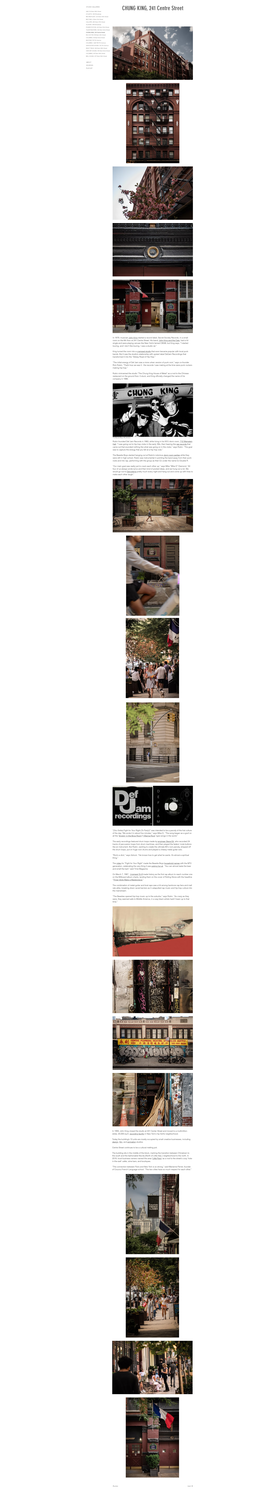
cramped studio (144, 351)
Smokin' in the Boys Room (130, 836)
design (115, 1142)
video (118, 863)
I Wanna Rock (149, 836)
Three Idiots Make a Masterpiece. (128, 880)
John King (133, 337)
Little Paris (157, 1158)
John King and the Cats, (169, 340)
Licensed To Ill (136, 874)
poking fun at (157, 866)
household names (172, 863)
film (120, 1142)
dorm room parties (172, 455)
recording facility (137, 1134)
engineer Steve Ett (166, 841)
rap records (181, 444)
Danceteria (131, 471)
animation (131, 1142)
